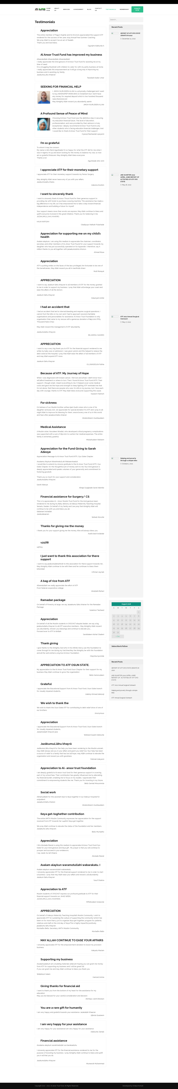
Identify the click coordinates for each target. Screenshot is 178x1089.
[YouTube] (140, 2)
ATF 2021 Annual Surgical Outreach (123, 685)
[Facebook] (124, 2)
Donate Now (137, 9)
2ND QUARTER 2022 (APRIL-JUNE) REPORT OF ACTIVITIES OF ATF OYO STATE (124, 678)
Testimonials (111, 9)
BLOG (89, 9)
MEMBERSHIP (124, 9)
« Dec (118, 636)
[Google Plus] (135, 2)
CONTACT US (98, 9)
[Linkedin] (120, 653)
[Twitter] (115, 653)
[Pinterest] (129, 2)
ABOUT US (56, 9)
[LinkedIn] (132, 2)
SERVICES (66, 9)
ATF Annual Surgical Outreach (121, 698)
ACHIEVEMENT (78, 9)
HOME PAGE (48, 9)
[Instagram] (138, 2)
